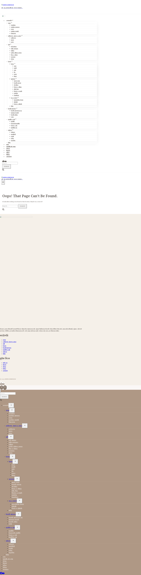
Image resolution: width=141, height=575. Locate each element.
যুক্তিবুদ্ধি (16, 102)
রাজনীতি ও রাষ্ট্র (6, 350)
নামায (15, 66)
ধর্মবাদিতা (16, 93)
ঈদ (14, 72)
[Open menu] (3, 182)
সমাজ (4, 340)
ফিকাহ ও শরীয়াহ (18, 87)
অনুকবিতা (13, 140)
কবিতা (12, 138)
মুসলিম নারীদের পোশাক (16, 53)
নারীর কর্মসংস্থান (14, 49)
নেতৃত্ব (12, 117)
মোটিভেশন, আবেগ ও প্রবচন (9, 342)
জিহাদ (15, 76)
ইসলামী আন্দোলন (7, 348)
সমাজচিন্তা (13, 25)
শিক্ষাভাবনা (13, 33)
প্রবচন (12, 42)
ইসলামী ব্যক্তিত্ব (14, 115)
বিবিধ (12, 106)
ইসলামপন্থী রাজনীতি (15, 124)
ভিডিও (8, 155)
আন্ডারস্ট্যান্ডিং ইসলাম (18, 100)
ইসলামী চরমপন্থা (17, 83)
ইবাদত (11, 462)
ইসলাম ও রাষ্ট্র (14, 126)
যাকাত (15, 74)
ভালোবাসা (13, 57)
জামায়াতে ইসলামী (15, 113)
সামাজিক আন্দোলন (15, 27)
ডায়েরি (12, 136)
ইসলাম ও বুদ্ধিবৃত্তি (18, 104)
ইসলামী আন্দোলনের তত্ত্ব (16, 111)
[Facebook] (3, 161)
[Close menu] (0, 391)
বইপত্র (8, 149)
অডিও (8, 153)
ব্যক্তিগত (5, 352)
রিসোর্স (8, 151)
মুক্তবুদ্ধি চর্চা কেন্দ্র (10, 147)
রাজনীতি (13, 121)
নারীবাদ (12, 51)
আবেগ (12, 40)
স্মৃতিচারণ (13, 132)
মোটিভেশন (13, 38)
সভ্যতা (12, 29)
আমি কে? (5, 363)
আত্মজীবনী (13, 134)
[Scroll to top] (1, 387)
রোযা (15, 70)
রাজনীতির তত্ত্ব (14, 128)
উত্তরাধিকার (16, 95)
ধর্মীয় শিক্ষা (16, 89)
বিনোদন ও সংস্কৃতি (18, 91)
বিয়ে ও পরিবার (14, 55)
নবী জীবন (16, 85)
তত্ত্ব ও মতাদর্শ (13, 501)
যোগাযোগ (9, 157)
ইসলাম (4, 346)
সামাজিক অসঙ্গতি (15, 31)
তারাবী (15, 68)
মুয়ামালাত (11, 479)
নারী (4, 344)
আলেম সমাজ (17, 81)
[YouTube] (6, 161)
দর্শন (7, 145)
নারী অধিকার (14, 47)
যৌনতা (12, 59)
